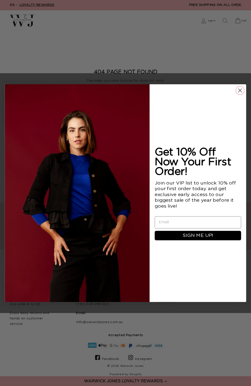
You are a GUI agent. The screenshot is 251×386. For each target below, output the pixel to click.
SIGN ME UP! (198, 235)
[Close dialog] (240, 90)
